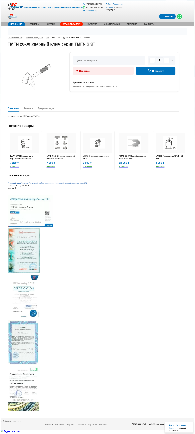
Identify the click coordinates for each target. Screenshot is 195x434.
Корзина (109, 7)
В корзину (158, 71)
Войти (108, 4)
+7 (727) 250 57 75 (93, 4)
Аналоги (28, 108)
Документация (46, 108)
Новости (49, 424)
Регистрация (118, 4)
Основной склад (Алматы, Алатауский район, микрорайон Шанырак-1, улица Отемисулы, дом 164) (48, 183)
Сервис (70, 424)
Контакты (103, 424)
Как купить (60, 424)
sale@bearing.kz (156, 423)
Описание (13, 108)
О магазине (81, 424)
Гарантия (92, 424)
